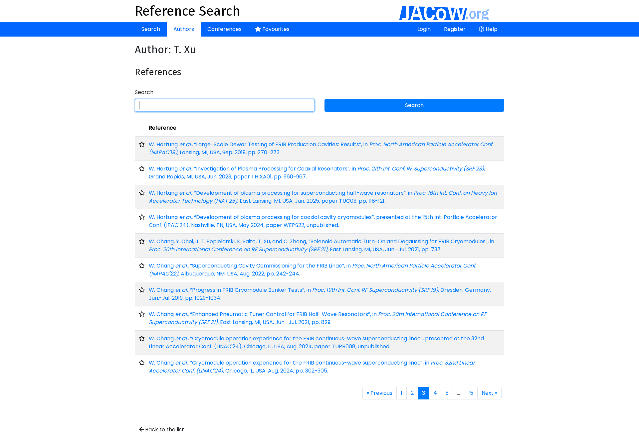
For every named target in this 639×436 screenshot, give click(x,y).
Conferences (224, 29)
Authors (183, 29)
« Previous (379, 393)
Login (424, 29)
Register (455, 29)
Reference (162, 128)
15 (470, 393)
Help (491, 29)
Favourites (275, 29)
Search (150, 29)
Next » (489, 393)
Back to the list (164, 429)
